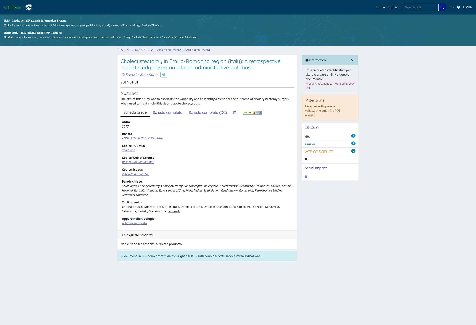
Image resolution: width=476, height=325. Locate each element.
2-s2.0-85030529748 (135, 174)
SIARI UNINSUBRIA (140, 50)
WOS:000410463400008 (138, 162)
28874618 (128, 150)
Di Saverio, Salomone (139, 74)
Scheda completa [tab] (167, 112)
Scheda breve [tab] (135, 112)
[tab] (235, 112)
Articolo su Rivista (197, 50)
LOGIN (467, 7)
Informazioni (317, 60)
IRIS (120, 50)
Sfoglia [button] (393, 7)
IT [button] (450, 7)
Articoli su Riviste (169, 50)
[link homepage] (19, 7)
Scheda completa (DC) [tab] (208, 112)
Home (380, 7)
